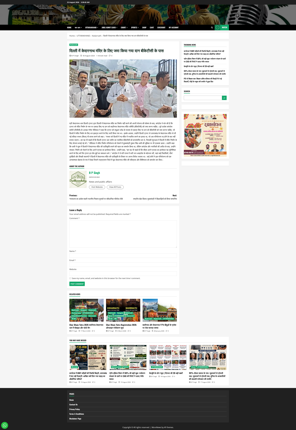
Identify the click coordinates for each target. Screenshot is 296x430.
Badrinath (75, 310)
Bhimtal (74, 367)
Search (187, 91)
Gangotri (84, 310)
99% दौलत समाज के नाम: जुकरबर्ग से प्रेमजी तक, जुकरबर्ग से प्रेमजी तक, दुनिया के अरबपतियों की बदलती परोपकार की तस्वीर (205, 72)
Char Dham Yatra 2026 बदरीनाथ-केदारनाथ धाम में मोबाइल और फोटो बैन (86, 326)
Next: (155, 197)
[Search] (224, 98)
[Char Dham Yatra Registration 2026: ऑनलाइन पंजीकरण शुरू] (123, 310)
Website (72, 269)
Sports (134, 27)
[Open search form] (212, 27)
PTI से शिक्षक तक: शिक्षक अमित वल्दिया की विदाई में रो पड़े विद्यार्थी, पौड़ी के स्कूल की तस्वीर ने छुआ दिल (203, 80)
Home (69, 27)
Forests (125, 367)
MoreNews (156, 427)
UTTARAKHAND (90, 27)
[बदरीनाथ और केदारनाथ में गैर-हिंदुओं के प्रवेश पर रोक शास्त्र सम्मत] (160, 310)
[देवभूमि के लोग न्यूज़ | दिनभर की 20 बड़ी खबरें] (168, 357)
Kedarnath (73, 45)
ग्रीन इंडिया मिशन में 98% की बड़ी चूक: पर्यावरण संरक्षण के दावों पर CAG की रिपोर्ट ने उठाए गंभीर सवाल (205, 60)
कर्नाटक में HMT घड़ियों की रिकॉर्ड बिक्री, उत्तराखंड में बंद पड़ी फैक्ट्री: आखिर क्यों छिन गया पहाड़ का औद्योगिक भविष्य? (204, 52)
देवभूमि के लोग (87, 13)
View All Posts (115, 187)
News (110, 316)
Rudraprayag (76, 313)
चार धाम (77, 27)
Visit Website (97, 187)
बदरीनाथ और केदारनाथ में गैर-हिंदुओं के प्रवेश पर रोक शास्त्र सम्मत (159, 326)
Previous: (96, 197)
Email (72, 260)
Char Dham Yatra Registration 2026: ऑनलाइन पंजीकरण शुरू (121, 326)
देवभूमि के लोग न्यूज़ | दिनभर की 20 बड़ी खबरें (198, 66)
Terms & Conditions (76, 413)
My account (174, 27)
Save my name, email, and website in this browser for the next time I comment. (106, 278)
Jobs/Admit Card (109, 27)
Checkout (161, 27)
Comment (74, 218)
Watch (224, 27)
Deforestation (116, 367)
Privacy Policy (74, 409)
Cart (152, 27)
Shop (144, 27)
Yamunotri (92, 316)
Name (72, 251)
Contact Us (73, 404)
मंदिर (115, 319)
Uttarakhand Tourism (79, 316)
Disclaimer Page (75, 418)
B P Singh (75, 56)
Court (123, 27)
